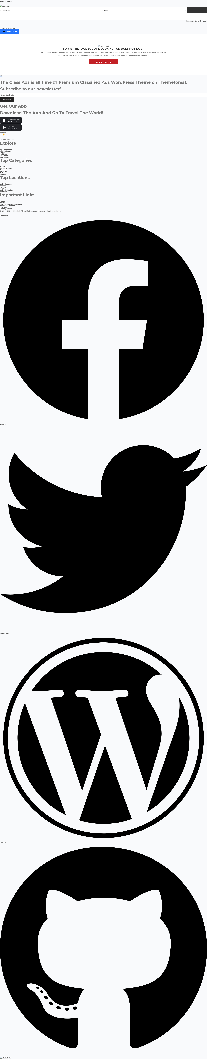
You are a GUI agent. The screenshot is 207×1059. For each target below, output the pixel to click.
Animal (3, 174)
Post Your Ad (11, 32)
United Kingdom (6, 190)
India (2, 188)
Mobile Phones (6, 168)
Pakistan (3, 187)
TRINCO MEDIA (6, 1)
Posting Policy (6, 209)
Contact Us (4, 157)
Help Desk (4, 201)
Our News (4, 155)
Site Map (3, 207)
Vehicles (3, 171)
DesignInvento (56, 211)
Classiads (17, 211)
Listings (195, 21)
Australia (3, 191)
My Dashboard (6, 149)
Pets (2, 173)
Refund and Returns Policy (11, 204)
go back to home (103, 62)
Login (3, 28)
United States (6, 184)
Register (11, 28)
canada (3, 185)
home (189, 21)
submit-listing (5, 151)
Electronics (4, 170)
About (2, 202)
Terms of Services (7, 206)
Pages (203, 21)
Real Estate (4, 167)
